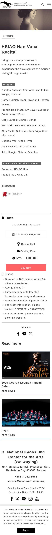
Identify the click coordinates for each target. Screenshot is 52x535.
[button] (42, 4)
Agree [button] (26, 530)
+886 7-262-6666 (26, 476)
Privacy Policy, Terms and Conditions (26, 524)
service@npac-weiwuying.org (26, 481)
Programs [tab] (8, 36)
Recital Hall (28, 244)
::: (1, 11)
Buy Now (26, 268)
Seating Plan (28, 251)
